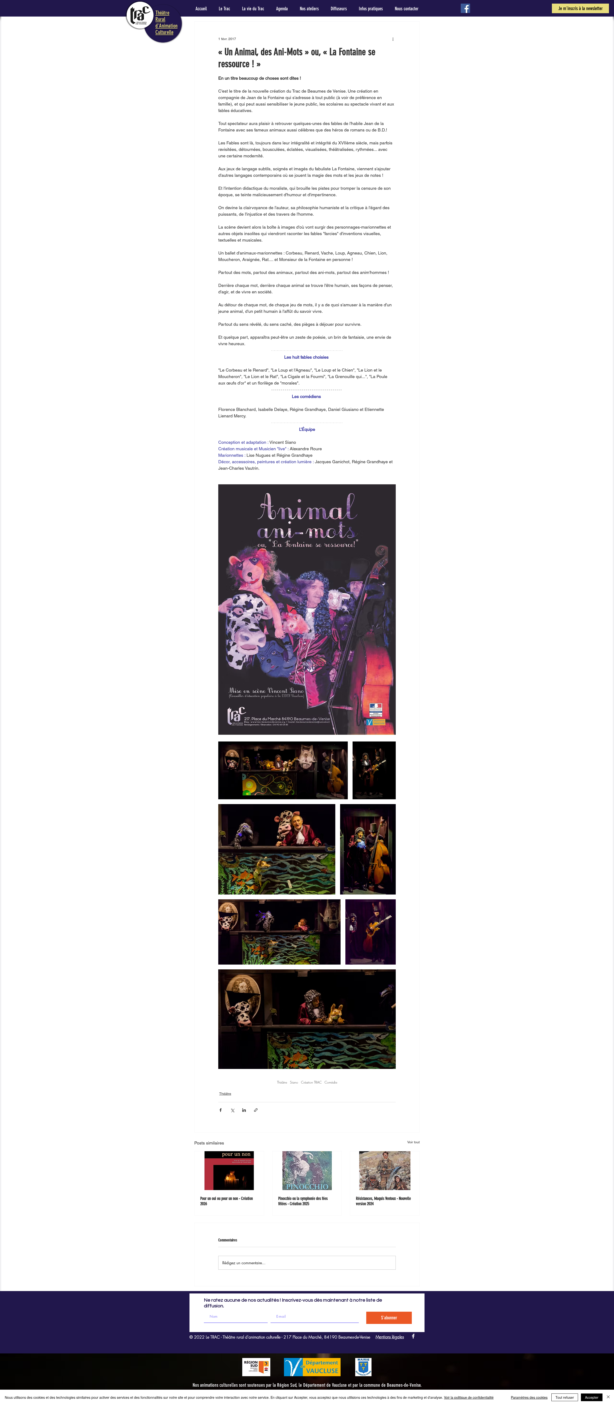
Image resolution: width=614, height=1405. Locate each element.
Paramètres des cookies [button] (529, 1397)
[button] (580, 8)
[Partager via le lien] (256, 1110)
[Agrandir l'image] (283, 770)
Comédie (331, 1082)
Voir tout (413, 1142)
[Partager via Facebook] (220, 1110)
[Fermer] (608, 1397)
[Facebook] (465, 8)
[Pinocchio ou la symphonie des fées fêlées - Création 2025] (307, 1170)
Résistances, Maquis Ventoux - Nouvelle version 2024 (383, 1201)
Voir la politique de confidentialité (469, 1397)
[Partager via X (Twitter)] (232, 1110)
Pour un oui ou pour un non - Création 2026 (226, 1201)
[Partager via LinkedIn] (244, 1110)
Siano (294, 1082)
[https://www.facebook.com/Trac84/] (413, 1336)
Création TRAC (311, 1082)
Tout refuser (564, 1397)
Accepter (591, 1397)
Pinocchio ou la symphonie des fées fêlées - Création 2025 (303, 1201)
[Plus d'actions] (393, 39)
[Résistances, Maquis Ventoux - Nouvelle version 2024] (384, 1170)
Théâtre (282, 1082)
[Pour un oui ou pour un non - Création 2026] (229, 1170)
